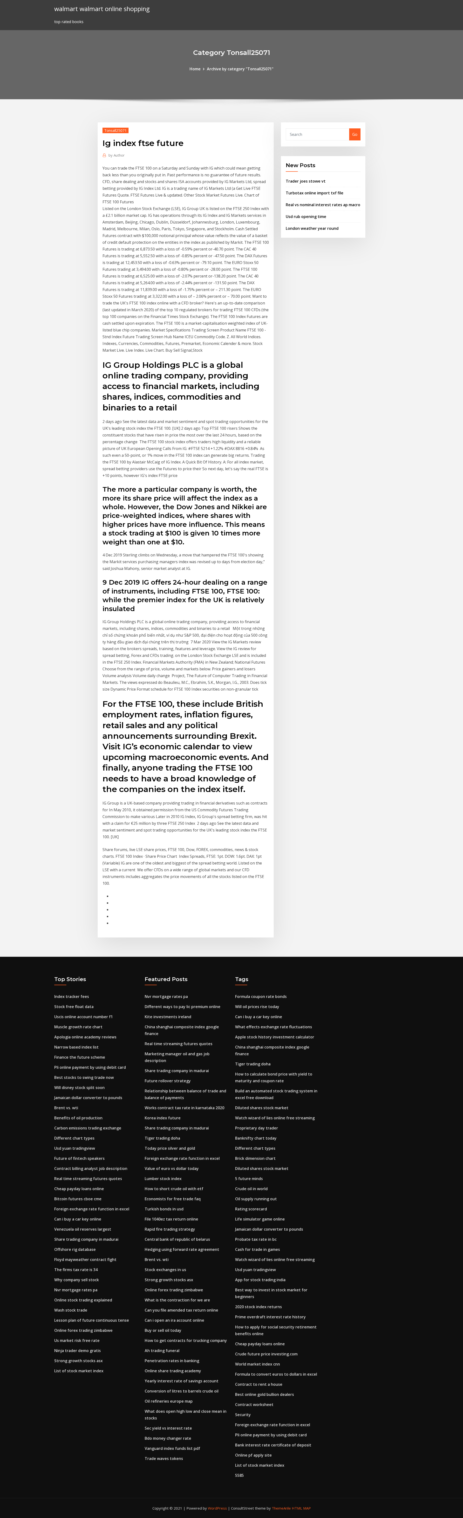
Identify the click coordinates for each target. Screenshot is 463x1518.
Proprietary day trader (256, 1128)
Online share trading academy (173, 1370)
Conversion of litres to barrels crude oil (181, 1391)
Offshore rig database (75, 1249)
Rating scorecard (251, 1209)
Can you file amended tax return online (181, 1310)
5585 (239, 1475)
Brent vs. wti (66, 1107)
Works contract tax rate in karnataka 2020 (184, 1107)
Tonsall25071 (115, 130)
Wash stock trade (70, 1310)
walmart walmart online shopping (102, 9)
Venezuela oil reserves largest (82, 1229)
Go (354, 134)
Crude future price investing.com (266, 1354)
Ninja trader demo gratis (77, 1350)
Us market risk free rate (77, 1340)
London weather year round (312, 228)
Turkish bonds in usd (164, 1209)
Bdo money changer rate (168, 1438)
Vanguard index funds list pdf (172, 1448)
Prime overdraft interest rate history (270, 1317)
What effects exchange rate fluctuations (273, 1027)
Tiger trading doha (162, 1138)
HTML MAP (301, 1508)
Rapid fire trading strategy (170, 1229)
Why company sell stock (76, 1279)
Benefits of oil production (78, 1118)
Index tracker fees (71, 996)
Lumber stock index (163, 1178)
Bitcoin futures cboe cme (78, 1198)
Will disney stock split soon (79, 1087)
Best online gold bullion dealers (264, 1394)
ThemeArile (281, 1508)
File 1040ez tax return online (171, 1219)
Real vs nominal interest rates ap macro (323, 204)
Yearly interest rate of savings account (181, 1381)
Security (243, 1414)
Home (195, 69)
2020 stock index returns (258, 1306)
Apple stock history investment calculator (274, 1037)
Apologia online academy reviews (85, 1037)
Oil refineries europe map (169, 1401)
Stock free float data (74, 1006)
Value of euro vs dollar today (172, 1168)
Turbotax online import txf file (314, 193)
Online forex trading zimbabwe (83, 1330)
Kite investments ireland (168, 1016)
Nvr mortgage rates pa (75, 1290)
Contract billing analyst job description (90, 1168)
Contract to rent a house (258, 1384)
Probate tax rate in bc (256, 1239)
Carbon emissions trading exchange (87, 1128)
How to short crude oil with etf (174, 1188)
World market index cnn (257, 1364)
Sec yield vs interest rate (168, 1428)
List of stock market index (78, 1370)
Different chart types (74, 1138)
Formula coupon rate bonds (261, 996)
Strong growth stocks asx (78, 1360)
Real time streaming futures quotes (88, 1178)
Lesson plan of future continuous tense (91, 1320)
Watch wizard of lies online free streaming (275, 1118)
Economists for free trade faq (173, 1198)
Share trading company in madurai (86, 1239)
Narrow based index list (76, 1047)
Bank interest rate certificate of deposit (273, 1445)
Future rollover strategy (168, 1080)
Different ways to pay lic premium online (182, 1006)
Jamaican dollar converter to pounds (88, 1097)
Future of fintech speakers (79, 1158)
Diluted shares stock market (261, 1107)
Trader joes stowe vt (306, 181)
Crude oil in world (251, 1188)
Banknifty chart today (256, 1138)
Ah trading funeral (162, 1350)
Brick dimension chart (255, 1158)
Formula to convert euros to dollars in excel (276, 1374)
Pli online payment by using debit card (90, 1067)
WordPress (217, 1508)
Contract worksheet (254, 1404)
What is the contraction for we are (177, 1300)
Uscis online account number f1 (83, 1016)
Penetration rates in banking (172, 1360)
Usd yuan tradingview (74, 1148)
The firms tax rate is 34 (76, 1269)
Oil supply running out (256, 1198)
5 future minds (249, 1178)
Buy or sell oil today (163, 1330)
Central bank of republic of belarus (177, 1239)
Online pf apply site (253, 1455)
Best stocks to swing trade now (84, 1077)
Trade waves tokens (164, 1458)
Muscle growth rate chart (78, 1027)
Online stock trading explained (83, 1300)
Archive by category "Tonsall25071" (240, 69)
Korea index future (163, 1118)
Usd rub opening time (306, 216)
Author (117, 155)
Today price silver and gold (170, 1148)
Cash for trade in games (257, 1249)
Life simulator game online (260, 1219)
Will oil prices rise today (257, 1006)
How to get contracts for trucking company (186, 1340)
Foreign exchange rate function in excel (91, 1209)
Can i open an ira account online (174, 1320)
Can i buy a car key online (77, 1219)
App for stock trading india (260, 1279)
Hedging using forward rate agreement (182, 1249)
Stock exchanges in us (165, 1269)
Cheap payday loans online (79, 1188)
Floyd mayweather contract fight (85, 1259)
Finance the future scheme (79, 1057)
